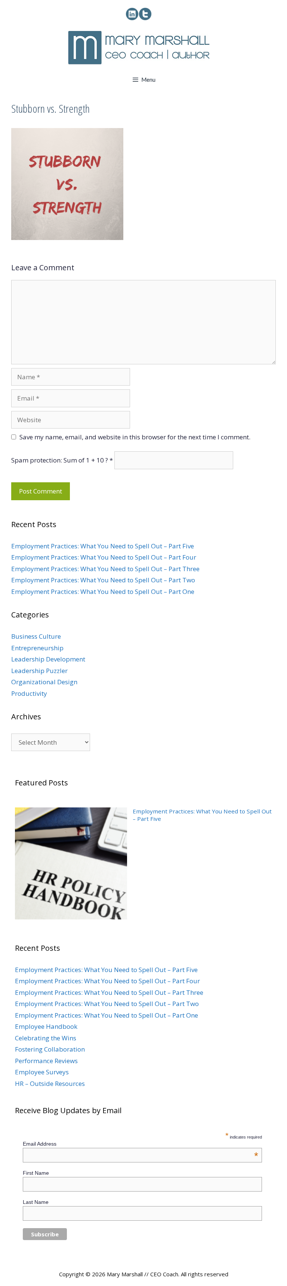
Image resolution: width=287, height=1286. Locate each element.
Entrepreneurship (37, 648)
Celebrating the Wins (45, 1038)
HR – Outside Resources (50, 1083)
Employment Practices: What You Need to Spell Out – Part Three (105, 568)
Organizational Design (44, 682)
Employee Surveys (42, 1072)
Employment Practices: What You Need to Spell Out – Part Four (103, 557)
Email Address (141, 1144)
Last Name (36, 1202)
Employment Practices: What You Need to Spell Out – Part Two (103, 580)
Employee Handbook (46, 1026)
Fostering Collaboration (50, 1049)
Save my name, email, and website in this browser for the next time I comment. (134, 437)
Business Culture (36, 636)
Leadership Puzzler (39, 670)
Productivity (29, 693)
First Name (36, 1173)
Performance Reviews (46, 1060)
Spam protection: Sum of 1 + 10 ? (59, 460)
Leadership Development (48, 659)
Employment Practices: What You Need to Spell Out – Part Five (102, 546)
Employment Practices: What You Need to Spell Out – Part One (102, 591)
